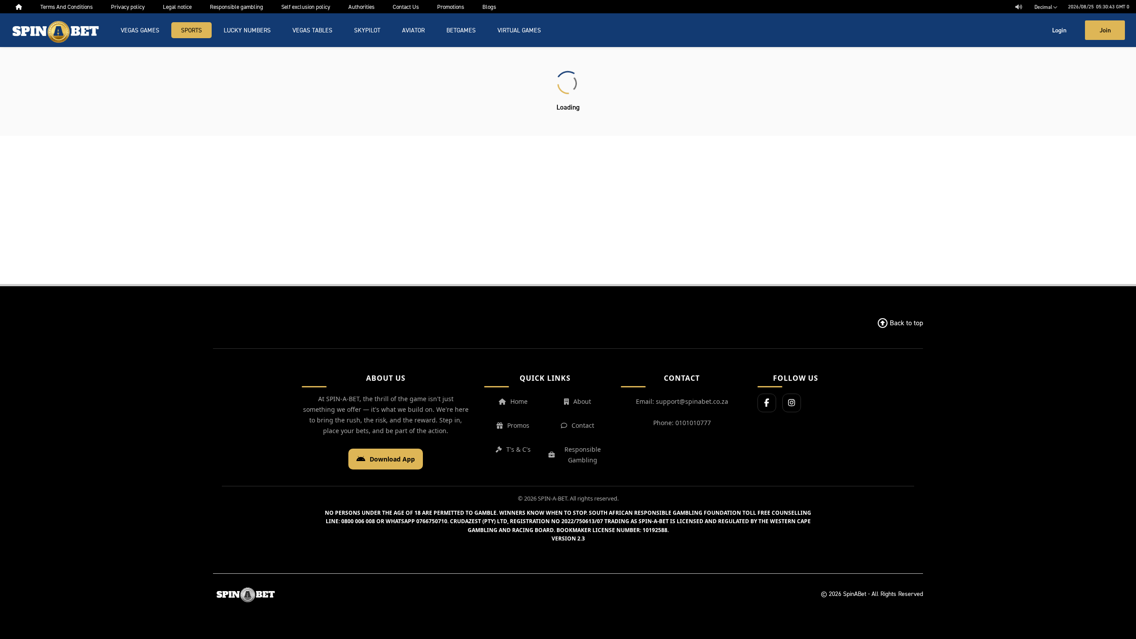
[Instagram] (791, 403)
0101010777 (693, 422)
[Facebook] (766, 403)
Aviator (413, 30)
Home (519, 401)
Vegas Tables (312, 30)
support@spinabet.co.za (692, 401)
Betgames (461, 30)
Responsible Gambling (582, 454)
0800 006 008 (358, 521)
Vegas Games (140, 30)
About (582, 401)
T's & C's (518, 449)
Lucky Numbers (247, 30)
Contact (583, 425)
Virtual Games (519, 30)
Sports (191, 30)
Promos (518, 425)
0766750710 (431, 521)
